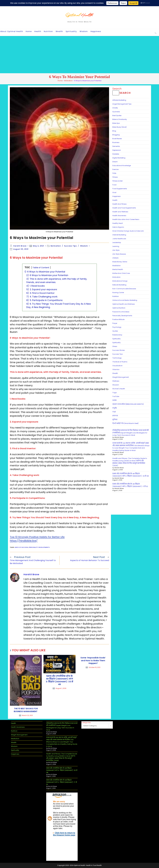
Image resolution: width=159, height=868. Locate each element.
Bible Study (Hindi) (119, 127)
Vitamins (115, 369)
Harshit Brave (19, 246)
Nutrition (115, 296)
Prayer (114, 323)
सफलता (115, 416)
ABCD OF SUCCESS (21, 547)
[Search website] (155, 33)
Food (114, 185)
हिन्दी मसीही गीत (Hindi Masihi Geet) (125, 423)
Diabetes (115, 154)
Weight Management (120, 377)
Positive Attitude (118, 319)
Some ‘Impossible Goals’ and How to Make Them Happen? (93, 660)
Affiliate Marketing (119, 100)
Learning (115, 246)
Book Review (117, 139)
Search (116, 88)
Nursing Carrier (118, 292)
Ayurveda (116, 112)
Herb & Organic (118, 227)
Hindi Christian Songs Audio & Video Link (128, 231)
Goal (114, 192)
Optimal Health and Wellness (123, 304)
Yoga (114, 392)
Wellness (115, 381)
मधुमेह (114, 408)
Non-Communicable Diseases (124, 289)
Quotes (115, 331)
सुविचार (114, 419)
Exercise (115, 169)
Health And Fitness (119, 204)
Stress (114, 346)
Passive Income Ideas (120, 312)
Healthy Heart (117, 223)
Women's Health (118, 389)
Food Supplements (119, 189)
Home (60, 80)
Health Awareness (119, 215)
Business (115, 142)
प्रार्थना (114, 400)
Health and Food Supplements (124, 208)
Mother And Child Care (121, 273)
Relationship (117, 335)
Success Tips (70, 246)
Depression (116, 150)
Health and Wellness (120, 212)
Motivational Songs (119, 281)
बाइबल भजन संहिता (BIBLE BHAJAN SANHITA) (128, 404)
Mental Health (117, 269)
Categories (86, 722)
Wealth (115, 373)
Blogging (116, 135)
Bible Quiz (116, 123)
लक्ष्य (114, 412)
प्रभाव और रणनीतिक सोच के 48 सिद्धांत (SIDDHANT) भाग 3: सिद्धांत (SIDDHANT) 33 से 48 (59, 680)
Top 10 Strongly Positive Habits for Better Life (37, 537)
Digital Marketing (118, 158)
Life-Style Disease (119, 254)
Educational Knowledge (121, 165)
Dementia (116, 146)
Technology (117, 358)
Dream (115, 162)
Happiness (116, 196)
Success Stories (118, 350)
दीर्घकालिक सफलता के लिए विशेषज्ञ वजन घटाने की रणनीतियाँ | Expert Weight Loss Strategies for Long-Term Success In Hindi (130, 432)
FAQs (114, 173)
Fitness (115, 177)
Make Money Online (119, 262)
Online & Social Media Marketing (124, 300)
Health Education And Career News (125, 219)
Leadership (116, 242)
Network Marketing (119, 285)
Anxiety (115, 108)
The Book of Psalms (119, 362)
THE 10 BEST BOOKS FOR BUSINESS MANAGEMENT (26, 710)
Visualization (117, 366)
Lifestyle (115, 258)
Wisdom (84, 246)
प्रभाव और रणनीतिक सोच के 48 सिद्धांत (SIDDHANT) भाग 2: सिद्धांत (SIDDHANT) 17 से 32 (130, 485)
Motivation (68, 80)
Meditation (116, 266)
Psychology (116, 327)
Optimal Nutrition (118, 308)
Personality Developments (39, 547)
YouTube (115, 396)
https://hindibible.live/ (24, 540)
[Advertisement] (79, 54)
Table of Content (41, 267)
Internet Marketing (119, 235)
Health (114, 200)
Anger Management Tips (121, 104)
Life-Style (115, 250)
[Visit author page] (15, 577)
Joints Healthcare (119, 239)
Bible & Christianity (119, 119)
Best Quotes (116, 115)
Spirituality (116, 339)
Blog (114, 131)
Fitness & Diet (117, 181)
